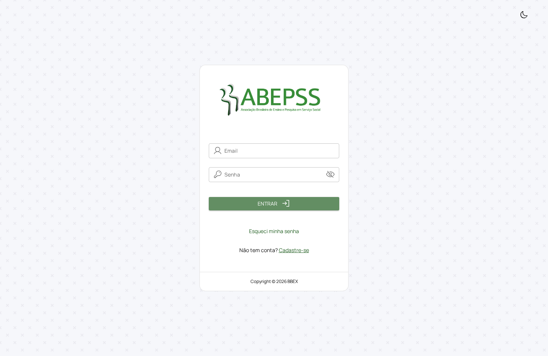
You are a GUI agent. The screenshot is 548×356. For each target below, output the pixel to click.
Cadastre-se (294, 250)
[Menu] (523, 15)
